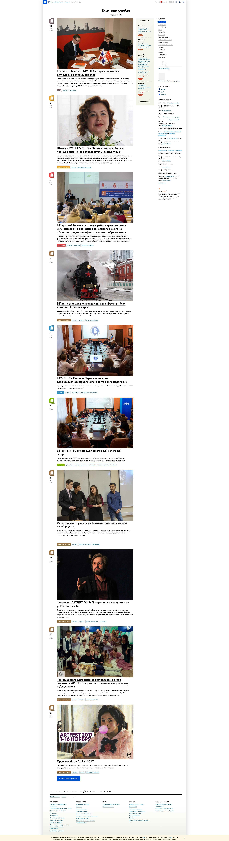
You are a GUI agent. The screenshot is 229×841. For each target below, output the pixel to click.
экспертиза (77, 245)
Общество (161, 34)
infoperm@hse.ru (166, 110)
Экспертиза (161, 32)
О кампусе (54, 802)
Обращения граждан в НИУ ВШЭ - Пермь (60, 808)
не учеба (65, 90)
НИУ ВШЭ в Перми (55, 796)
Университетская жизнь (165, 39)
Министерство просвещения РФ (164, 808)
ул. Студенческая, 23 (173, 138)
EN (172, 2)
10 (73, 791)
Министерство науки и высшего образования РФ (164, 805)
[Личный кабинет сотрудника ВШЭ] (179, 2)
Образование (162, 27)
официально (72, 90)
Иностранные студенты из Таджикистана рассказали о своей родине (92, 524)
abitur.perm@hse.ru (167, 125)
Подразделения (54, 815)
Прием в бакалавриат (81, 809)
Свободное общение (164, 37)
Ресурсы (132, 802)
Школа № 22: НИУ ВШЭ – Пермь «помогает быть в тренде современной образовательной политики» (90, 150)
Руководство (53, 813)
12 (78, 791)
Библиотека (132, 818)
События (161, 47)
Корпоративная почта (134, 815)
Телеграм (163, 94)
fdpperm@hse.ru (166, 160)
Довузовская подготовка (165, 147)
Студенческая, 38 (169, 176)
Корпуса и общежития (55, 822)
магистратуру (175, 117)
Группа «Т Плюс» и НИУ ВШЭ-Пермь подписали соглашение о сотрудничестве (88, 72)
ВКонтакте (163, 89)
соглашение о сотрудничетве (89, 392)
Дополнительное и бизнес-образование (87, 816)
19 (98, 791)
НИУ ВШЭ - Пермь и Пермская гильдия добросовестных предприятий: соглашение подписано (92, 380)
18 (95, 791)
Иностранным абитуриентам (83, 814)
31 (115, 791)
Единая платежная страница (57, 831)
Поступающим (162, 24)
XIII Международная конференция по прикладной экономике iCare (144, 30)
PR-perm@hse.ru (166, 180)
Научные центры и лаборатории (111, 804)
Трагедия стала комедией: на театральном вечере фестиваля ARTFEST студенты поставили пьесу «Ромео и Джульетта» (92, 683)
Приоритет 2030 (163, 42)
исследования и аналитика (95, 465)
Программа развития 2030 (165, 44)
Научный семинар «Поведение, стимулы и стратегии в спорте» (144, 45)
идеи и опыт (69, 465)
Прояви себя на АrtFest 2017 (75, 761)
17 (92, 791)
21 (104, 791)
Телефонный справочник (56, 820)
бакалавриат (166, 117)
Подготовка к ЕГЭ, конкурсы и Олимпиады (170, 150)
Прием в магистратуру (82, 811)
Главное (160, 52)
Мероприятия (145, 21)
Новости (63, 796)
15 (87, 791)
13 (81, 791)
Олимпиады (79, 806)
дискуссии (84, 465)
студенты (81, 320)
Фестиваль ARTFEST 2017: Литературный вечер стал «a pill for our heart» (93, 604)
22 (107, 791)
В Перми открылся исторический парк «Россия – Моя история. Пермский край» (91, 305)
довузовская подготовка (84, 167)
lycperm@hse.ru (166, 167)
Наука (160, 29)
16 (90, 791)
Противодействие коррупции (57, 811)
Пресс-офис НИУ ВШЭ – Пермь (167, 173)
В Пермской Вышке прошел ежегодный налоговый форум (89, 452)
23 (110, 791)
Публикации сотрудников (135, 809)
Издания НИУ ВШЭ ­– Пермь (136, 804)
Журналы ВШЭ (133, 806)
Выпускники (161, 49)
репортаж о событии (87, 245)
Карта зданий (162, 183)
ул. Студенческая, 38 (173, 103)
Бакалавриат (161, 57)
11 (75, 791)
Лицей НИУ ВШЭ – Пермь (165, 164)
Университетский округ (82, 818)
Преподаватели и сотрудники (57, 818)
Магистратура (162, 54)
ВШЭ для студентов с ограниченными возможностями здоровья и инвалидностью (59, 826)
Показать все (143, 101)
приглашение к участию (92, 772)
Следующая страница (68, 778)
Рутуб (162, 92)
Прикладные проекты (108, 806)
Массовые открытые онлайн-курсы (165, 811)
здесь (144, 837)
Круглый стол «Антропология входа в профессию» (144, 86)
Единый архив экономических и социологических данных (137, 812)
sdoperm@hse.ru (166, 144)
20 (101, 791)
